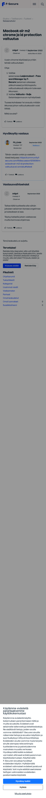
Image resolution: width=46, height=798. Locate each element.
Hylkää (23, 787)
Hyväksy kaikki (23, 781)
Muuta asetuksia (23, 793)
